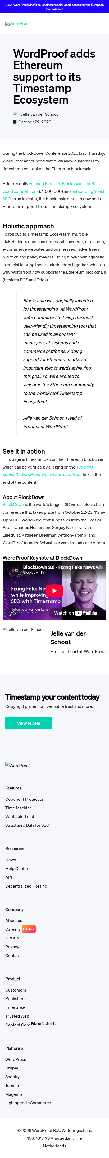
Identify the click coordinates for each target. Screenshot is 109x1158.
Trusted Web (17, 1016)
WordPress (15, 1059)
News (10, 859)
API (8, 877)
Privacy (12, 946)
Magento (13, 1094)
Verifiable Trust (19, 816)
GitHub (12, 937)
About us (13, 920)
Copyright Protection (24, 799)
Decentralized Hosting (26, 886)
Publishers (15, 998)
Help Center (16, 868)
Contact (12, 955)
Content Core (30, 1024)
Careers (12, 929)
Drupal (11, 1068)
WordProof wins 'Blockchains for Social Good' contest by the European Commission (58, 7)
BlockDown (13, 504)
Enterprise (15, 1007)
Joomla (12, 1085)
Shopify (12, 1076)
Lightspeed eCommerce (28, 1102)
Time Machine (18, 807)
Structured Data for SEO (27, 825)
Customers (15, 990)
